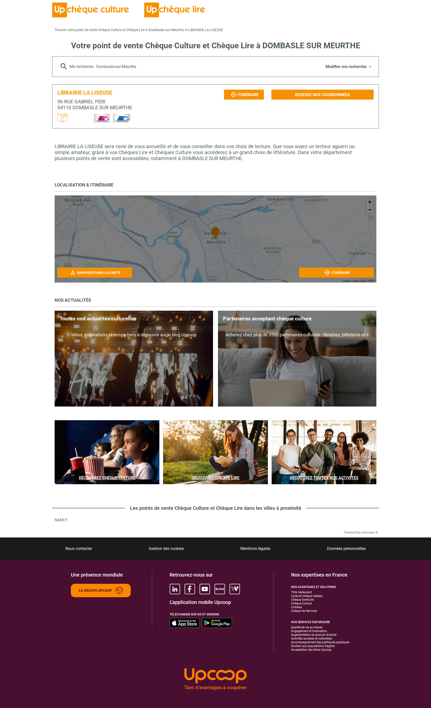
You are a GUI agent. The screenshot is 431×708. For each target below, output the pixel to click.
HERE (371, 281)
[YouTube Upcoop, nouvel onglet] (205, 589)
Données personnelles (346, 548)
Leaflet (346, 281)
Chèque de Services (304, 611)
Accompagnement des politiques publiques (320, 642)
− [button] (370, 209)
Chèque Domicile (302, 599)
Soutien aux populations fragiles (313, 646)
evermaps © (369, 532)
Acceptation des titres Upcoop (311, 649)
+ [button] (369, 202)
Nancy (61, 520)
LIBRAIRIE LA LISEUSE (205, 30)
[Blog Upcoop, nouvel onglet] (220, 589)
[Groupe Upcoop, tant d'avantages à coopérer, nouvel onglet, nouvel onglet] (215, 679)
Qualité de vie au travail (307, 627)
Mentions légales (255, 548)
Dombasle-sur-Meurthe (166, 30)
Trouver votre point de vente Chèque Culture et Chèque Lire (100, 30)
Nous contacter (78, 548)
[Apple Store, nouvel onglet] (185, 623)
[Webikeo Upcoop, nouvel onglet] (234, 589)
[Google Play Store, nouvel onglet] (217, 623)
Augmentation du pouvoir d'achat (313, 635)
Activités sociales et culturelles (311, 638)
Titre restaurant (301, 592)
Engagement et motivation (309, 631)
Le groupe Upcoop (95, 590)
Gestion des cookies (166, 548)
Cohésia (296, 607)
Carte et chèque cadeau (307, 596)
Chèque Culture (301, 603)
